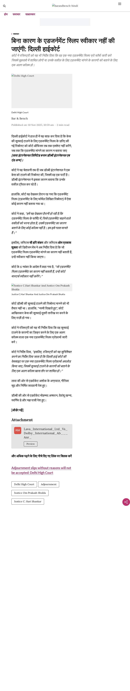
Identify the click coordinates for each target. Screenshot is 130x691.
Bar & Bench (19, 118)
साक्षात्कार (30, 14)
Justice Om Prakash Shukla (30, 492)
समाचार (16, 14)
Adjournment (48, 484)
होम (6, 14)
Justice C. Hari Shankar (27, 501)
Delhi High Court (24, 484)
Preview (30, 444)
